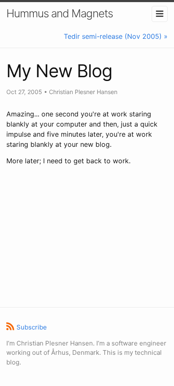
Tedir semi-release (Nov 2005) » (116, 36)
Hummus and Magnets (59, 13)
